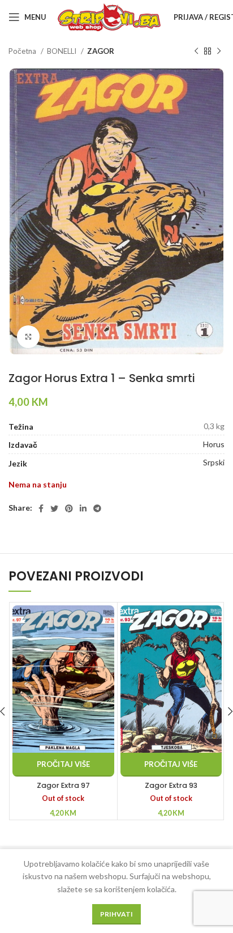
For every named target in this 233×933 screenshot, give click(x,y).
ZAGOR (100, 51)
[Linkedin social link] (83, 508)
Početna (23, 51)
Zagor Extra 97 (63, 785)
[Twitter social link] (54, 508)
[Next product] (219, 51)
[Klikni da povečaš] (28, 336)
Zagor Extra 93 (171, 785)
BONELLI (62, 51)
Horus (214, 444)
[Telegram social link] (97, 508)
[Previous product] (196, 51)
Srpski (214, 462)
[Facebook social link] (41, 508)
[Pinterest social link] (69, 508)
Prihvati (116, 914)
